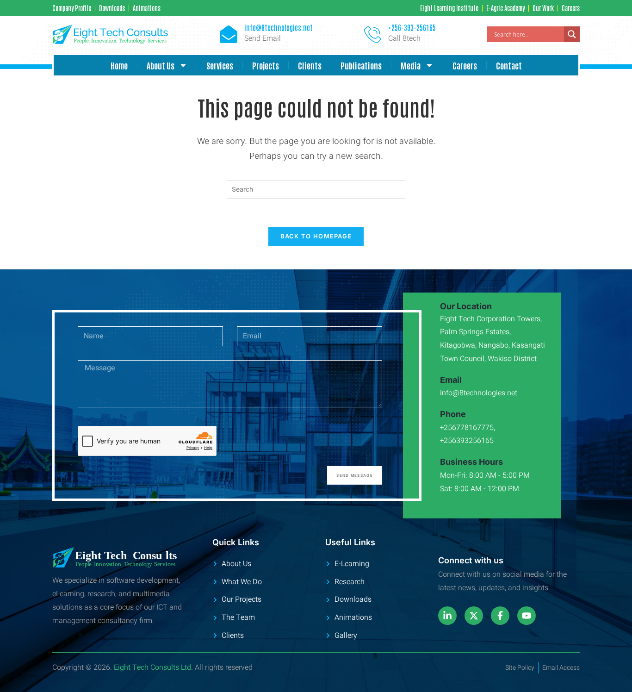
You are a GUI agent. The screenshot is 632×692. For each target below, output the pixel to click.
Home (119, 65)
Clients (310, 65)
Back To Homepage (316, 236)
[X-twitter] (474, 615)
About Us (160, 65)
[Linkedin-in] (447, 615)
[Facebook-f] (500, 615)
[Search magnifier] (572, 34)
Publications (361, 65)
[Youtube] (526, 615)
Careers (464, 65)
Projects (265, 65)
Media (411, 65)
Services (219, 65)
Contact (509, 65)
